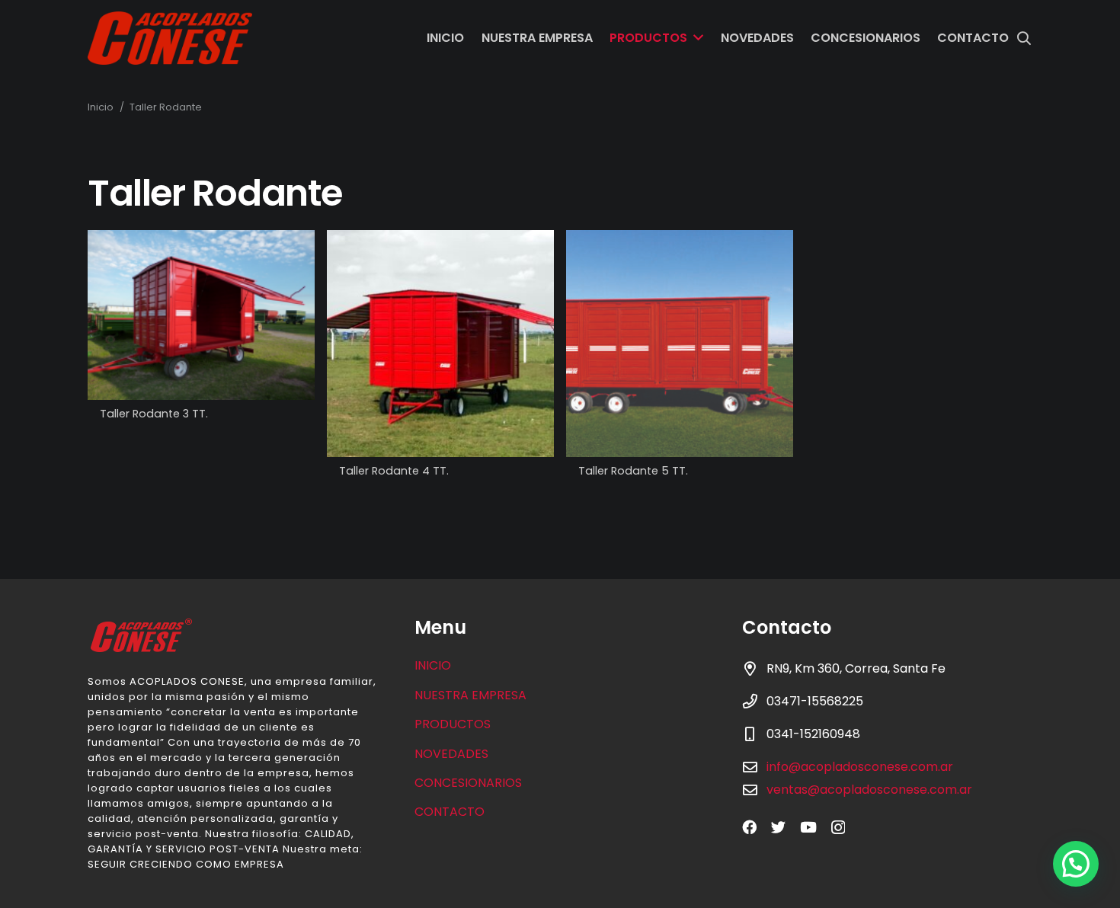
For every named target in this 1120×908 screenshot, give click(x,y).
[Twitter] (778, 827)
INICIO (432, 665)
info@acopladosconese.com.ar (859, 766)
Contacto (449, 811)
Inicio (101, 107)
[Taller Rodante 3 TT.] (201, 315)
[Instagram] (838, 828)
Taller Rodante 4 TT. (394, 470)
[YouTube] (808, 827)
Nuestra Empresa (470, 695)
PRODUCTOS (452, 724)
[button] (1076, 864)
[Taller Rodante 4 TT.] (440, 343)
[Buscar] (1024, 38)
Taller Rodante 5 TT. (633, 470)
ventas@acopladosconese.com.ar (869, 789)
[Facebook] (749, 827)
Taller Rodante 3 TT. (154, 413)
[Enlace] (170, 38)
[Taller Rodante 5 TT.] (679, 343)
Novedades (451, 754)
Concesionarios (468, 782)
